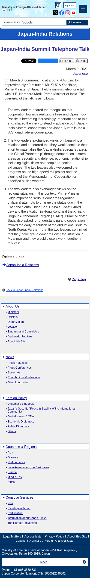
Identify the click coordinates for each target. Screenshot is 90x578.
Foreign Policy (16, 398)
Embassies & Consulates (23, 331)
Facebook (61, 11)
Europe (12, 472)
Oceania (13, 457)
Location (13, 326)
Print (83, 60)
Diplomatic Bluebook (21, 403)
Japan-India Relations (22, 265)
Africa (11, 482)
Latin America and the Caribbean (28, 467)
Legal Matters (12, 536)
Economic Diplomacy (21, 421)
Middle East (15, 477)
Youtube (73, 11)
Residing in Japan (19, 508)
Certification (15, 513)
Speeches (14, 372)
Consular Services (19, 497)
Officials (13, 317)
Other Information (18, 382)
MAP (43, 562)
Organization (16, 321)
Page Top (79, 279)
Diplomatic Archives (20, 336)
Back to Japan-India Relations (24, 290)
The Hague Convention (22, 523)
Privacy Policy (54, 536)
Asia (10, 452)
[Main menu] (83, 9)
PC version (58, 6)
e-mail (68, 60)
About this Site (17, 341)
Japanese (70, 5)
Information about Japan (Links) (27, 518)
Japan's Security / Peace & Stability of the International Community (41, 410)
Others (12, 431)
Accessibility (33, 536)
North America (16, 462)
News (10, 357)
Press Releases (17, 362)
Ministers (13, 312)
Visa (10, 503)
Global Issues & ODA (21, 416)
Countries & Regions (21, 447)
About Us (13, 306)
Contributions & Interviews (24, 377)
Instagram (67, 11)
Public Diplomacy (19, 426)
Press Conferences (20, 367)
